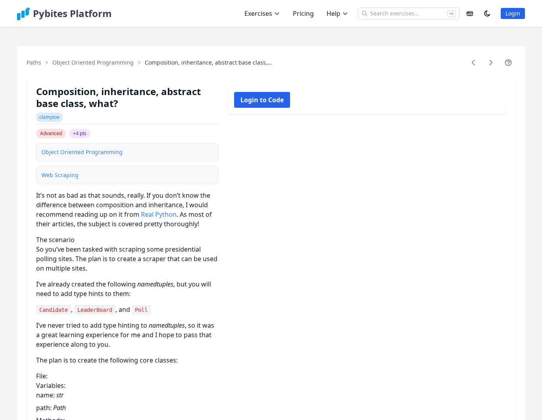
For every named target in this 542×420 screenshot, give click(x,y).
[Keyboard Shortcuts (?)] (470, 13)
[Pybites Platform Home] (23, 13)
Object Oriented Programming (93, 62)
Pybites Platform (72, 13)
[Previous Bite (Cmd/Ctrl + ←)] (473, 62)
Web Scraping (60, 175)
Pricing (303, 13)
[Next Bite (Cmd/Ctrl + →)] (491, 62)
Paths (34, 62)
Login (512, 13)
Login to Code (262, 99)
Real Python (159, 214)
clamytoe (49, 117)
